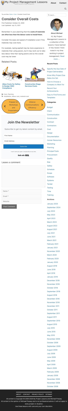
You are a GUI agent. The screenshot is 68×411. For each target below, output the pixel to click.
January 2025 (52, 204)
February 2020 (53, 259)
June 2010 (51, 332)
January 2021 (52, 248)
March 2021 (51, 240)
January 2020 (52, 262)
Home (10, 14)
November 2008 (53, 383)
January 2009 (52, 375)
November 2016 (53, 302)
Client (49, 111)
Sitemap (49, 394)
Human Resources (54, 140)
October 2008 (52, 386)
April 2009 (51, 365)
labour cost (15, 96)
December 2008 (53, 379)
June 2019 (51, 270)
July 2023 (51, 211)
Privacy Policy (38, 394)
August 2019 (52, 266)
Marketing (51, 144)
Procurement (52, 155)
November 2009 (53, 339)
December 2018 (53, 280)
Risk (48, 162)
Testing (50, 188)
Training (50, 195)
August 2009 (52, 350)
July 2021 (51, 233)
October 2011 (52, 310)
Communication (53, 115)
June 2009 (51, 357)
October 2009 (52, 343)
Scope (49, 173)
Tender (50, 184)
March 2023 (52, 222)
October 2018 (52, 288)
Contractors (51, 126)
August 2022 (52, 226)
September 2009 (53, 346)
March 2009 (52, 368)
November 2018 (53, 284)
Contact (62, 3)
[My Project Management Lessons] (24, 3)
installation (7, 96)
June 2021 (51, 237)
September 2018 (53, 291)
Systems (50, 180)
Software (50, 177)
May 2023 (51, 215)
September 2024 (53, 207)
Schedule (50, 169)
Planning (11, 94)
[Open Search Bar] (65, 9)
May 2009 (51, 361)
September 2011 (53, 313)
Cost (15, 14)
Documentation (53, 137)
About (53, 3)
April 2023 (51, 218)
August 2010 (52, 324)
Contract (50, 122)
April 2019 (51, 273)
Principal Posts (53, 151)
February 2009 (53, 372)
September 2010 (53, 321)
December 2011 (53, 306)
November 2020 (53, 251)
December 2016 (53, 299)
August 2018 (52, 295)
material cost (24, 96)
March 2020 (52, 255)
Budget (50, 107)
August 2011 (52, 317)
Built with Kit (23, 155)
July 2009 (51, 354)
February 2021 (52, 244)
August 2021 (52, 229)
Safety (49, 166)
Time (49, 191)
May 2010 (51, 335)
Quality (50, 158)
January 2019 (52, 277)
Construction (52, 118)
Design (49, 133)
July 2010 (51, 328)
